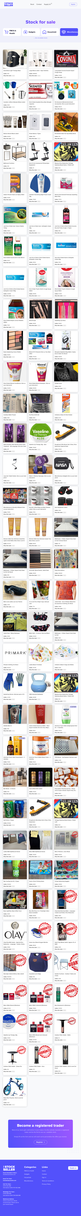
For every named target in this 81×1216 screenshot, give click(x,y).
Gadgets (26, 1174)
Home (44, 1171)
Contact (39, 4)
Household (27, 1177)
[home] (10, 4)
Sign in (44, 1177)
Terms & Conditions (48, 1181)
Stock (32, 4)
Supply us (73, 1168)
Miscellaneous (28, 1181)
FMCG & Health (29, 1171)
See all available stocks (40, 38)
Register (73, 4)
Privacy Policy (46, 1184)
